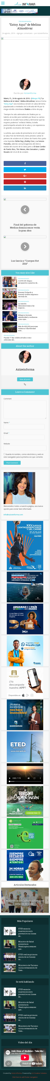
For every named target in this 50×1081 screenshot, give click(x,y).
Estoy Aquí (8, 104)
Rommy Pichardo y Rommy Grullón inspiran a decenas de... (28, 294)
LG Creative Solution (39, 1073)
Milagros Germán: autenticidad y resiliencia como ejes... (27, 317)
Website (7, 444)
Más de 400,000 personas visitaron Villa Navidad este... (28, 328)
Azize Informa (17, 1073)
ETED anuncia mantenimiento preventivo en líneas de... (27, 932)
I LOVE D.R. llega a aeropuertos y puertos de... (28, 282)
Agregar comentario (25, 33)
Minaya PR (36, 98)
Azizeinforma (43, 33)
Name (7, 422)
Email (6, 433)
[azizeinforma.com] (25, 2)
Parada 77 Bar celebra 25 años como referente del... (17, 339)
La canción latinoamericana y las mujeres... (26, 306)
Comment (8, 399)
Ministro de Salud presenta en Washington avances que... (27, 945)
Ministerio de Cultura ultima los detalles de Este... (25, 902)
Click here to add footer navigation (25, 1077)
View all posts (25, 379)
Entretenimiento (25, 21)
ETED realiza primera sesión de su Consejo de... (27, 957)
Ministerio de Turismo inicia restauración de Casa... (28, 967)
